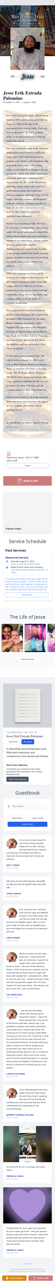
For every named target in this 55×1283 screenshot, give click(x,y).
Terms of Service (35, 1271)
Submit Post (27, 824)
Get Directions (27, 595)
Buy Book (28, 741)
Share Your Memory (17, 779)
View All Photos (27, 659)
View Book (13, 741)
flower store (12, 426)
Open (27, 465)
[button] (27, 1144)
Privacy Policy (20, 1271)
